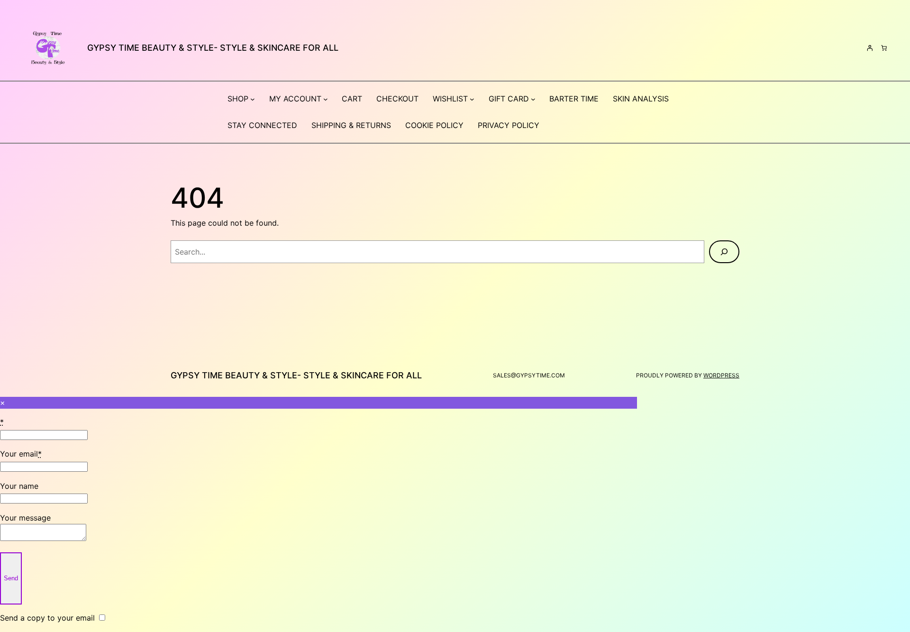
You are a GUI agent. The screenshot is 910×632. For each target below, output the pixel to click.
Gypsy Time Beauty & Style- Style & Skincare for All (212, 48)
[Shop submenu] (252, 99)
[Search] (724, 251)
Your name (19, 486)
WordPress (721, 375)
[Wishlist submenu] (472, 99)
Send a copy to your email (47, 618)
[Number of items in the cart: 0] (884, 48)
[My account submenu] (325, 99)
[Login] (870, 48)
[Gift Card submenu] (533, 99)
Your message (25, 517)
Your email (21, 453)
